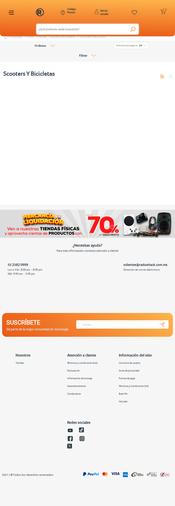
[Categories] (11, 13)
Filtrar (83, 55)
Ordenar (40, 46)
